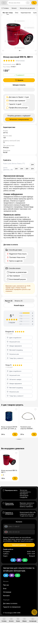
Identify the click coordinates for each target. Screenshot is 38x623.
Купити (20, 80)
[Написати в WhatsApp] (17, 575)
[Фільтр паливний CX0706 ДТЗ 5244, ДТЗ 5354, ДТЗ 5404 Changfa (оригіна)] (9, 416)
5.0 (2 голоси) (20, 61)
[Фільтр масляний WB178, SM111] (9, 460)
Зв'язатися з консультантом (19, 119)
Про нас (6, 585)
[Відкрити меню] (4, 3)
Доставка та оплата (10, 603)
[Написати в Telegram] (6, 575)
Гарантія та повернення (11, 607)
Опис (16, 13)
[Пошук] (28, 2)
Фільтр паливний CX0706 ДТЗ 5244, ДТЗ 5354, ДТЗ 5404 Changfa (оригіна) (9, 428)
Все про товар (8, 13)
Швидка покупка (19, 85)
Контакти (6, 595)
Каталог (11, 621)
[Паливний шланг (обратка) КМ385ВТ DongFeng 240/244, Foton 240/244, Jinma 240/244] (28, 416)
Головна (4, 621)
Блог (5, 588)
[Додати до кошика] (15, 434)
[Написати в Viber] (11, 575)
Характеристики (26, 13)
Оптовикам (7, 592)
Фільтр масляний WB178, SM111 (9, 471)
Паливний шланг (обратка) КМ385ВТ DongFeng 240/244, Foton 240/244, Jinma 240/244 (28, 429)
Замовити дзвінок (19, 545)
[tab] (9, 300)
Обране (24, 621)
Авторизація (32, 621)
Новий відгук (19, 305)
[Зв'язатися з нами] (34, 612)
